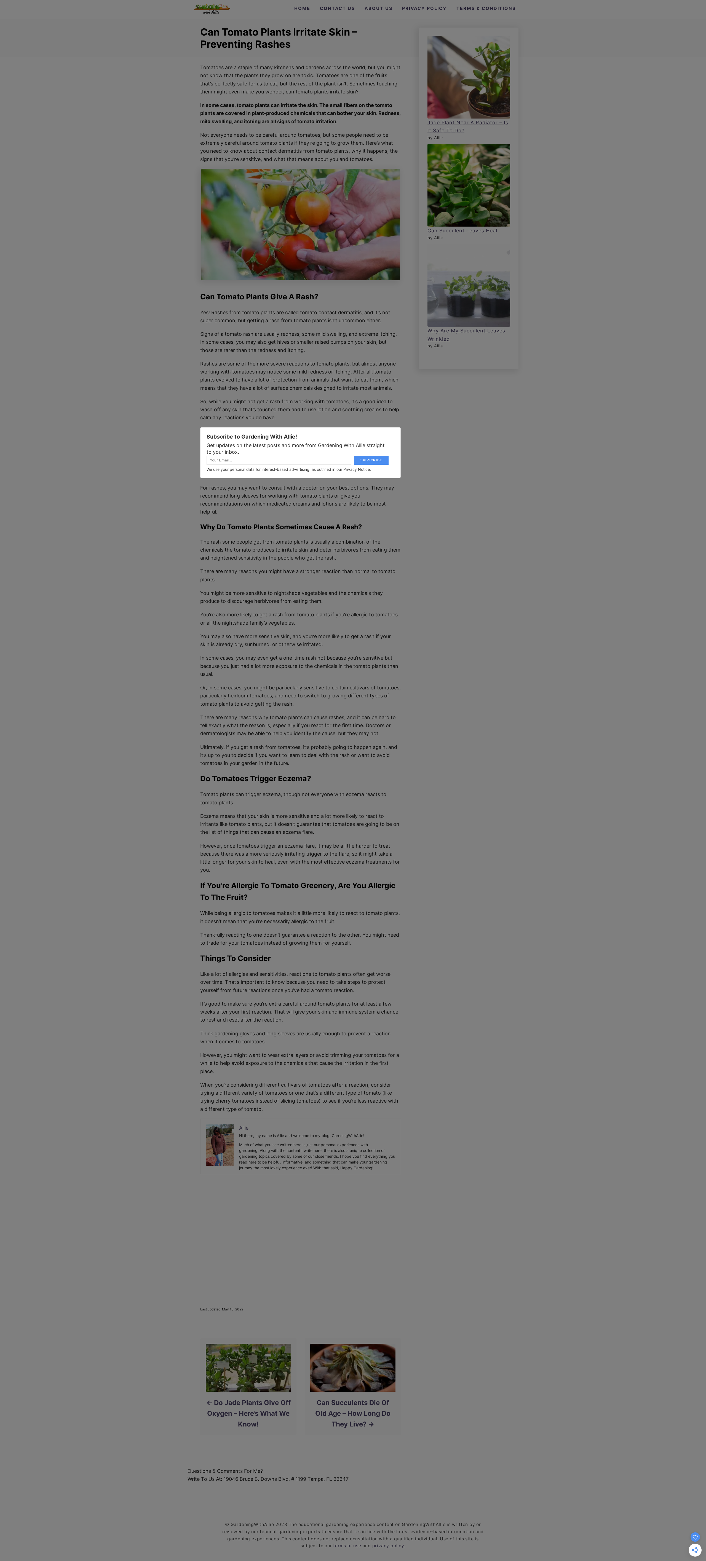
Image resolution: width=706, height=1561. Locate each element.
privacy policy (388, 1545)
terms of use (347, 1545)
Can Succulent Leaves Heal (462, 230)
